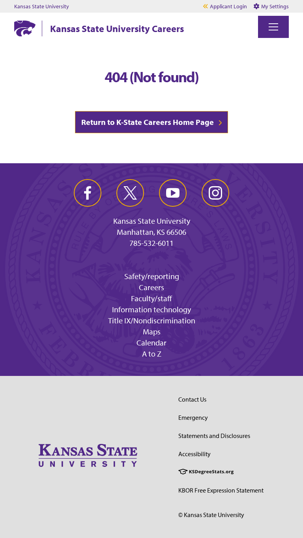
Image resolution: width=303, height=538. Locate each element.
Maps (152, 331)
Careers (151, 287)
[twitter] (130, 193)
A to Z (151, 354)
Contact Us (192, 399)
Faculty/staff (151, 298)
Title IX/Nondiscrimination (151, 320)
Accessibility (194, 454)
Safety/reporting (151, 276)
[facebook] (87, 193)
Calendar (151, 342)
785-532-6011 (151, 243)
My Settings (274, 6)
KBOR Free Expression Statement (221, 490)
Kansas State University (41, 6)
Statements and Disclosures (214, 436)
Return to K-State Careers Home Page (147, 122)
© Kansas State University (211, 515)
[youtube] (173, 193)
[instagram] (215, 193)
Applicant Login (228, 6)
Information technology (151, 309)
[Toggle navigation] (273, 27)
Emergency (193, 417)
